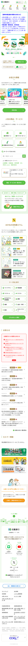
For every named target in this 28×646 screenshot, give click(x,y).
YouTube (19, 542)
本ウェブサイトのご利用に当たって (7, 622)
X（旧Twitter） (14, 558)
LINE (9, 542)
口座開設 (5, 163)
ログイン (20, 2)
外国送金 (11, 163)
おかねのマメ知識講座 (7, 299)
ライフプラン (7, 288)
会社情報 (16, 591)
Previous (2, 98)
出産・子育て (21, 304)
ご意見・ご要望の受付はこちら (14, 500)
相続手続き (14, 165)
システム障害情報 (18, 594)
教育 (5, 310)
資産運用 (20, 288)
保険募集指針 (5, 612)
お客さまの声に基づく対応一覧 (7, 599)
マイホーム (7, 293)
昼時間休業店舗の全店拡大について (13, 352)
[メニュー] (25, 2)
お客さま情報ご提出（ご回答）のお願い (19, 609)
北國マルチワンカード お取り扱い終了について (14, 340)
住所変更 (16, 163)
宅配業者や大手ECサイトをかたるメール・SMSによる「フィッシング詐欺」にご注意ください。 (14, 349)
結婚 (5, 304)
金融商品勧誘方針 (18, 606)
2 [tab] (14, 57)
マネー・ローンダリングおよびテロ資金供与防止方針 (19, 618)
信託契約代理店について (19, 622)
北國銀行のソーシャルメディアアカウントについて (14, 576)
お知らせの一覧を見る (20, 430)
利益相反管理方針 (6, 606)
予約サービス (6, 165)
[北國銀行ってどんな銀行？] (14, 46)
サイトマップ (5, 591)
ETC (21, 163)
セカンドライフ (21, 310)
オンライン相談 (17, 596)
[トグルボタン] (14, 360)
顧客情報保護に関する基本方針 (7, 609)
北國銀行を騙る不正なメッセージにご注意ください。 (14, 344)
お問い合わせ (5, 596)
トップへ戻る (14, 513)
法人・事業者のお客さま (14, 586)
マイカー (20, 293)
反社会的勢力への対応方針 (19, 613)
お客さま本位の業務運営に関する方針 (7, 617)
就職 (19, 299)
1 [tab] (13, 57)
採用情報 (4, 594)
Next (25, 98)
